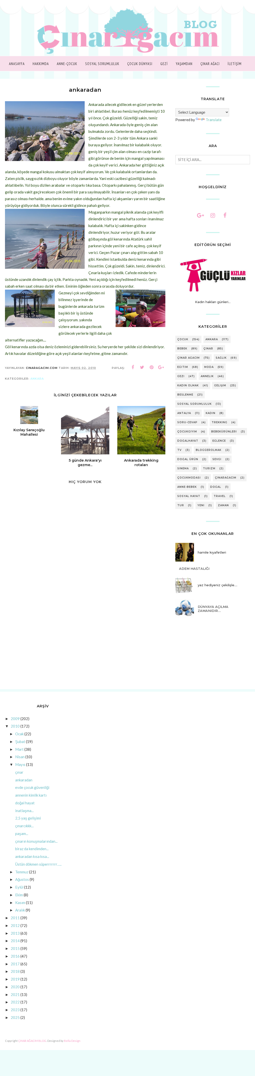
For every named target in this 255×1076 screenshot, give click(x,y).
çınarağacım (225, 477)
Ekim (19, 895)
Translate (214, 119)
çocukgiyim (187, 431)
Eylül (19, 887)
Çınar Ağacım (188, 357)
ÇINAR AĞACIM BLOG (32, 1040)
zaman (223, 505)
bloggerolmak (208, 450)
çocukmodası (189, 477)
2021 (15, 994)
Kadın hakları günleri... (213, 302)
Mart (19, 749)
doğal (215, 487)
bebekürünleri (224, 431)
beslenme (185, 394)
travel (220, 496)
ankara (37, 378)
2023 (15, 1009)
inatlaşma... (24, 810)
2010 (15, 726)
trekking (219, 422)
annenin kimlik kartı (31, 795)
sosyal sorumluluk (194, 404)
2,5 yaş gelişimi (28, 818)
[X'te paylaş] (142, 367)
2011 (15, 917)
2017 (15, 964)
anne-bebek (187, 487)
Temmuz (21, 872)
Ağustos (22, 879)
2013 (15, 933)
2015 (15, 948)
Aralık (20, 910)
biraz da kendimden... (32, 848)
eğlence (219, 440)
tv (179, 450)
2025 (15, 1017)
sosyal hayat (188, 496)
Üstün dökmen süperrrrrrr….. (38, 864)
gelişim (220, 385)
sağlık (221, 357)
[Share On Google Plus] (161, 367)
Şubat (20, 741)
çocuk (182, 339)
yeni (200, 505)
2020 (15, 987)
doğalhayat (187, 440)
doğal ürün (187, 459)
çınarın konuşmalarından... (36, 841)
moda (209, 367)
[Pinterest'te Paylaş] (152, 367)
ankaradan (23, 780)
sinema (183, 468)
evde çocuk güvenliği (32, 787)
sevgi (216, 459)
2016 (15, 956)
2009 (15, 718)
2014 (15, 940)
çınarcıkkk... (24, 826)
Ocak (19, 734)
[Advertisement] (85, 647)
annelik (207, 376)
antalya (184, 413)
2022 (15, 1002)
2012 (15, 925)
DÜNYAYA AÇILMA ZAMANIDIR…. (213, 609)
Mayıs (20, 764)
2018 (15, 971)
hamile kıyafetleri (212, 552)
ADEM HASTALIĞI (194, 569)
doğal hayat (25, 803)
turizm (209, 468)
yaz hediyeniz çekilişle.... (217, 585)
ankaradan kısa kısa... (32, 856)
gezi (181, 376)
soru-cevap (187, 422)
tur (180, 505)
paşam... (21, 833)
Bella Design (72, 1040)
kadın (210, 413)
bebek (182, 348)
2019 (15, 979)
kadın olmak (188, 385)
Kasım (20, 902)
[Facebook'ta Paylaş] (133, 367)
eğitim (182, 367)
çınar (208, 348)
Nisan (20, 756)
